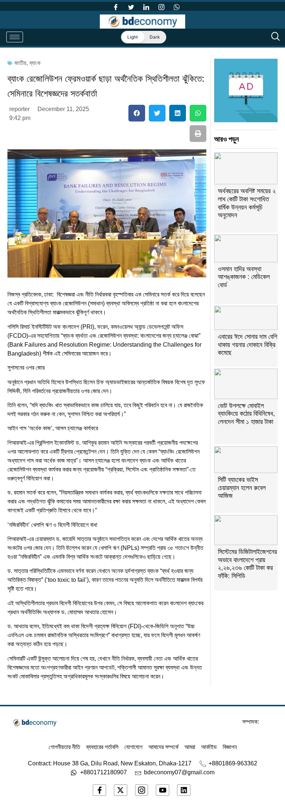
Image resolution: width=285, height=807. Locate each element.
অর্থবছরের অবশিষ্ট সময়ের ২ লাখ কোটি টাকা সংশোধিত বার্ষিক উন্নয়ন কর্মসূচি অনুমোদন (247, 203)
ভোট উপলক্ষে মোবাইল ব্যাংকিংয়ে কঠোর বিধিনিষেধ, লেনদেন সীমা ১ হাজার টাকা (246, 413)
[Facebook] (116, 6)
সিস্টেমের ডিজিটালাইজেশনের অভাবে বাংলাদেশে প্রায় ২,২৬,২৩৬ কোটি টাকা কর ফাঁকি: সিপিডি (247, 564)
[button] (136, 113)
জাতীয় (20, 63)
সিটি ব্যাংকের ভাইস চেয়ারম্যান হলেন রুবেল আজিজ (242, 487)
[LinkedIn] (146, 6)
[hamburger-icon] (14, 37)
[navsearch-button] (275, 37)
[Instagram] (161, 6)
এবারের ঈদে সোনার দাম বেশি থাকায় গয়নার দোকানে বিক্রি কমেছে (247, 344)
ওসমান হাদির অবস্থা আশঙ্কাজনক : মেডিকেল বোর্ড (244, 277)
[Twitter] (131, 6)
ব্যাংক (34, 63)
